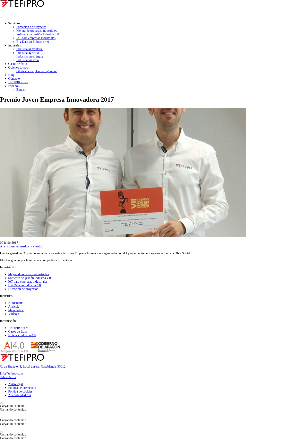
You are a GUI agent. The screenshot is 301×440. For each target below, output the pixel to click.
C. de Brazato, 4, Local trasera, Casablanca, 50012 (33, 366)
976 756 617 (8, 377)
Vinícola (13, 314)
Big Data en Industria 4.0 (24, 285)
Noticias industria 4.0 (22, 335)
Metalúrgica (16, 310)
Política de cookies (20, 391)
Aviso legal (15, 384)
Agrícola (13, 306)
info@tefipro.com (11, 373)
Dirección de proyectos (23, 289)
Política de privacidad (22, 387)
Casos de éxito (17, 331)
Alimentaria (15, 303)
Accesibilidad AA (19, 395)
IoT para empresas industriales (27, 281)
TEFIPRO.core (18, 327)
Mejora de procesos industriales (28, 274)
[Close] (1, 17)
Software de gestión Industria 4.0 (29, 278)
